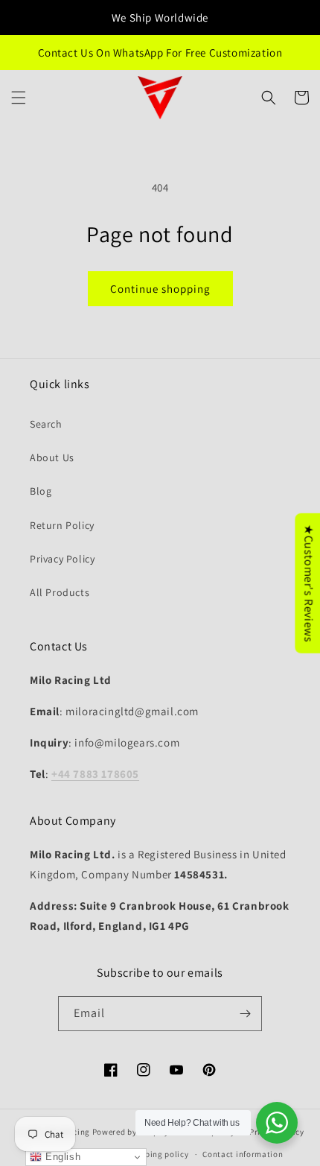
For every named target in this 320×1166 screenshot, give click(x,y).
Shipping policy (158, 1154)
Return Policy (62, 525)
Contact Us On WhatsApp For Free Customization (160, 52)
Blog (40, 491)
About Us (52, 457)
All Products (59, 592)
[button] (18, 97)
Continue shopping (160, 289)
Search (46, 424)
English (61, 1156)
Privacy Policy (62, 558)
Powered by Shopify (130, 1131)
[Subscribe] (244, 1013)
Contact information (242, 1154)
